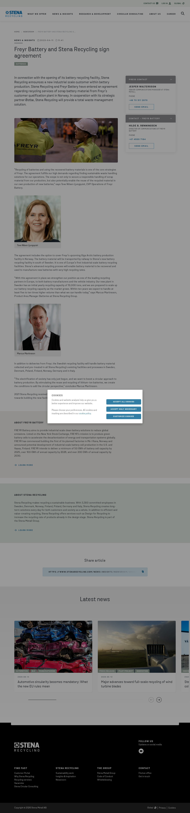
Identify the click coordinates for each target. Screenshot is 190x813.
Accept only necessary (124, 409)
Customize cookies (123, 416)
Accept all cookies (123, 402)
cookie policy (85, 413)
